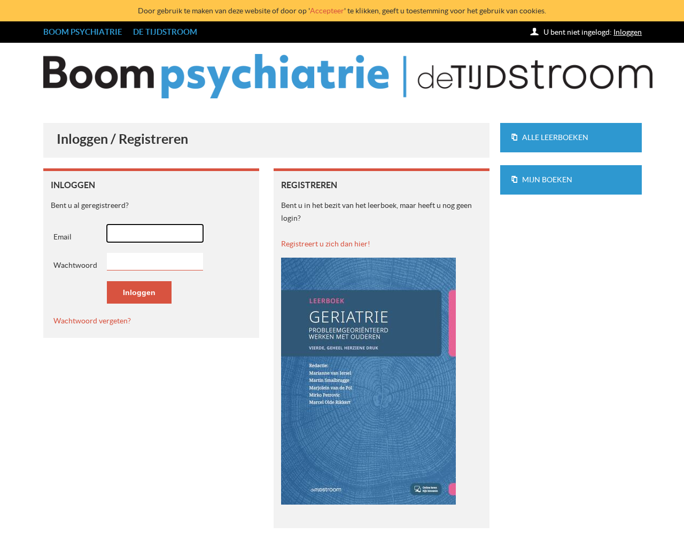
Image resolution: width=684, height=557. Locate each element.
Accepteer (327, 10)
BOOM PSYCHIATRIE (82, 31)
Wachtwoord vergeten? (92, 320)
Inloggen (627, 32)
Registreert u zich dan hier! (325, 243)
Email (62, 237)
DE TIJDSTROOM (165, 31)
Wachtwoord (75, 265)
